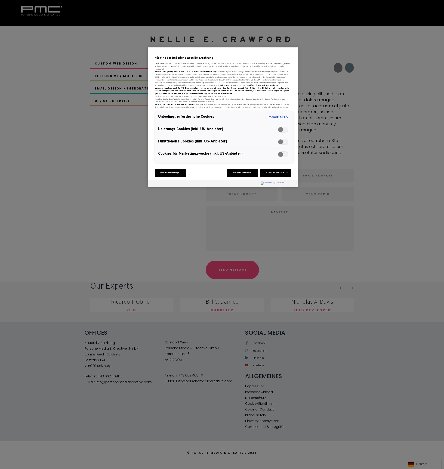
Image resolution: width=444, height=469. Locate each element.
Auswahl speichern (242, 173)
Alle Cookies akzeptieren (275, 173)
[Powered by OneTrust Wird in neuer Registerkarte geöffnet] (278, 184)
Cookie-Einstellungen (170, 173)
